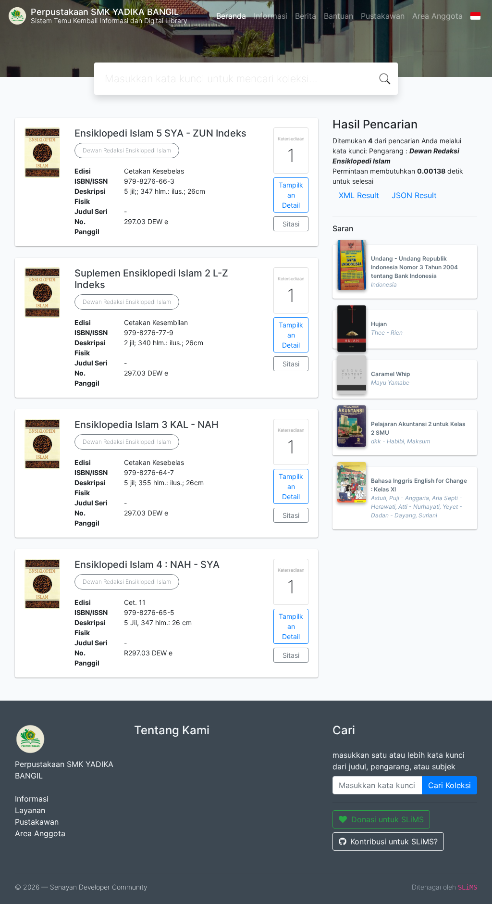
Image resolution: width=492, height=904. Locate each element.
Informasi (270, 16)
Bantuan (338, 16)
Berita (305, 16)
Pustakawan (383, 16)
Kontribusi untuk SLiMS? (394, 841)
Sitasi (291, 224)
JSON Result (414, 195)
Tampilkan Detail (291, 195)
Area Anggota (437, 16)
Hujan (379, 323)
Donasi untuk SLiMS (387, 819)
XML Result (359, 195)
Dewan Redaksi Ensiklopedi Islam (127, 150)
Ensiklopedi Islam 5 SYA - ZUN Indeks (160, 133)
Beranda (231, 16)
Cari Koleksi (449, 785)
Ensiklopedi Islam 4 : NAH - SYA (147, 564)
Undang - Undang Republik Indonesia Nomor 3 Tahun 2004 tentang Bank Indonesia (414, 267)
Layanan (30, 810)
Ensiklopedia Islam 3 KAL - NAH (146, 424)
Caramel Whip (390, 373)
